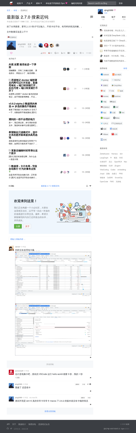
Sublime (117, 96)
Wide (118, 118)
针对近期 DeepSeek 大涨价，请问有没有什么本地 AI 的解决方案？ (115, 35)
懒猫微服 (103, 165)
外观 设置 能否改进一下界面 (22, 66)
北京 (105, 13)
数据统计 (22, 424)
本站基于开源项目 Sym (55, 3)
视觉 (115, 157)
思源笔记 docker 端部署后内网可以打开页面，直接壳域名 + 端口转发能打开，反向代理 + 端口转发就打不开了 (23, 85)
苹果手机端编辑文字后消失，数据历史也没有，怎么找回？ (115, 50)
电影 (104, 129)
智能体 (102, 177)
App (104, 112)
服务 (121, 91)
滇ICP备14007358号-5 (112, 428)
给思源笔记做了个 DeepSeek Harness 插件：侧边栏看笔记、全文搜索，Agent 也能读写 (115, 40)
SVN (105, 140)
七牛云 (105, 123)
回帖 (103, 17)
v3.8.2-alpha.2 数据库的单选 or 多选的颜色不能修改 (23, 105)
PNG (121, 173)
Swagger (106, 118)
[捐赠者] (11, 53)
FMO (112, 181)
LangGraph (104, 157)
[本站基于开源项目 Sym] (8, 428)
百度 (113, 112)
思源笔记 (24, 10)
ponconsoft (19, 371)
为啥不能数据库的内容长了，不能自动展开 (115, 60)
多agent (117, 165)
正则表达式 (118, 123)
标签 (15, 10)
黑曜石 (105, 85)
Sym (122, 428)
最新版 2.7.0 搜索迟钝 (50, 185)
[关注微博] (11, 428)
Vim (123, 112)
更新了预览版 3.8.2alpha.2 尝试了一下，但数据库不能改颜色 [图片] (23, 111)
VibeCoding (104, 169)
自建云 (114, 173)
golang (105, 80)
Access (105, 96)
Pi (111, 157)
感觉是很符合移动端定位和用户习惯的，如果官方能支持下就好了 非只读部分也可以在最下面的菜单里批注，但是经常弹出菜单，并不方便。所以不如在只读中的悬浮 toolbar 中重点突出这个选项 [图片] (23, 142)
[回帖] (91, 17)
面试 (114, 102)
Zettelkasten (104, 153)
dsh (121, 153)
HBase (105, 134)
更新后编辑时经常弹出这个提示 (23, 152)
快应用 (114, 129)
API (8, 424)
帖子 (113, 17)
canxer (17, 246)
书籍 (104, 102)
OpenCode (104, 181)
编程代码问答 (76, 3)
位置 (29, 45)
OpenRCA (118, 161)
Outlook (106, 74)
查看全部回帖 (50, 411)
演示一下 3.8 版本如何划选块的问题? (115, 45)
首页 (8, 10)
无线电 (118, 181)
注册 (18, 226)
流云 (110, 161)
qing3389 (18, 384)
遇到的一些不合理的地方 (22, 119)
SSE (121, 157)
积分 (124, 17)
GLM (110, 165)
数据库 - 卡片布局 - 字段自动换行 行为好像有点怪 (23, 167)
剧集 (108, 173)
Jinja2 (102, 173)
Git (104, 91)
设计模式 (118, 74)
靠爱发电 (32, 424)
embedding (122, 169)
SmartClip (118, 177)
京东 (115, 134)
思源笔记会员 (44, 424)
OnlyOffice (118, 85)
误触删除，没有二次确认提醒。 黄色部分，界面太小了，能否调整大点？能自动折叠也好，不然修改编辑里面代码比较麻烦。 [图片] (23, 72)
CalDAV (110, 177)
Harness (114, 153)
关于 (27, 226)
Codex (113, 169)
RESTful (117, 80)
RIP (117, 107)
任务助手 (103, 161)
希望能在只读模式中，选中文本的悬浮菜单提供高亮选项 (23, 134)
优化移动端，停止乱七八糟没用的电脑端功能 (115, 30)
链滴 (127, 424)
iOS (112, 91)
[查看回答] (10, 171)
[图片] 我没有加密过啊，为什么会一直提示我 (22, 157)
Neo (125, 161)
